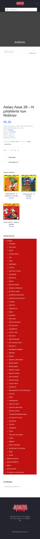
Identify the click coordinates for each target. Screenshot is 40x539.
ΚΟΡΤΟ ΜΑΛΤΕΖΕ (14, 322)
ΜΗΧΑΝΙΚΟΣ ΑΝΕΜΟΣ (16, 349)
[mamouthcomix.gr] (20, 3)
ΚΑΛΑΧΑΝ (12, 315)
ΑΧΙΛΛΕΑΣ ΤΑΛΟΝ (15, 271)
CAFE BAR (12, 247)
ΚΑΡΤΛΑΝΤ (12, 319)
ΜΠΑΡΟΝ (12, 353)
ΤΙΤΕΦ (11, 431)
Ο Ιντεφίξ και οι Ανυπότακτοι (15, 472)
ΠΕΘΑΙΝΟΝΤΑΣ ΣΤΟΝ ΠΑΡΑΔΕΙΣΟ (19, 390)
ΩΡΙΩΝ (11, 455)
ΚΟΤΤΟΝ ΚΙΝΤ (13, 325)
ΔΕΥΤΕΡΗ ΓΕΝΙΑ (14, 291)
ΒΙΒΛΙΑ (9, 465)
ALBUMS (9, 241)
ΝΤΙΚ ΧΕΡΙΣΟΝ (13, 377)
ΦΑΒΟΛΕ (12, 441)
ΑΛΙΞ (10, 257)
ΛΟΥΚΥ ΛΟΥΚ (14, 141)
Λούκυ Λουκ (7, 144)
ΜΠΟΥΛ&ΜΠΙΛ (13, 366)
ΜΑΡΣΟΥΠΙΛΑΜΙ (14, 339)
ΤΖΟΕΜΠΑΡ (12, 428)
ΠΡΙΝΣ (11, 397)
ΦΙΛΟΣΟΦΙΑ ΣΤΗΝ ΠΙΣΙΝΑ (17, 448)
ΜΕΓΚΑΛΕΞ (12, 346)
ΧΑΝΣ (10, 452)
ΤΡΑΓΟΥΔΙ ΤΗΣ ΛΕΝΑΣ (16, 435)
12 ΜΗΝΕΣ (12, 244)
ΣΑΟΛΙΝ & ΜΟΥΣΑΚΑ (15, 407)
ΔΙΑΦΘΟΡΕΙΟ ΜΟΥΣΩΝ (16, 295)
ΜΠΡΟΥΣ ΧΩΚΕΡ (14, 370)
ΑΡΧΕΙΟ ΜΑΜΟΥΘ (12, 462)
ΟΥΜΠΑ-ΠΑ (12, 387)
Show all (33, 53)
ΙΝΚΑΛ (11, 312)
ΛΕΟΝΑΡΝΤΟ (13, 329)
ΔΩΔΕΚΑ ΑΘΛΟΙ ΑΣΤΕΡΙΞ (17, 298)
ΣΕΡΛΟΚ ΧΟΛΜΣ (14, 411)
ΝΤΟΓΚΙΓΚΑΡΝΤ (14, 380)
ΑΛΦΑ (11, 261)
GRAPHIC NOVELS (13, 458)
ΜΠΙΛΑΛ (11, 356)
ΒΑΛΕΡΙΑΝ (12, 278)
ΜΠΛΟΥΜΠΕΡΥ (14, 363)
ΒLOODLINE (12, 274)
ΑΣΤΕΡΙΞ (11, 267)
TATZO (11, 250)
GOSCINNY (12, 132)
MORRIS (11, 130)
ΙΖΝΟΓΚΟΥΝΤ (13, 308)
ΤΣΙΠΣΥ (11, 438)
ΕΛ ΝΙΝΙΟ (12, 302)
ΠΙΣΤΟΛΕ (12, 394)
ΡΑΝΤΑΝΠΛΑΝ (13, 400)
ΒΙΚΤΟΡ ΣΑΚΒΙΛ (14, 285)
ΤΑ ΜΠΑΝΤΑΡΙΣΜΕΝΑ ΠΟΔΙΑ (18, 414)
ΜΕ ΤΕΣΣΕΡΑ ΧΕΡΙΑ (15, 342)
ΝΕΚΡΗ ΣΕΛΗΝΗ (14, 373)
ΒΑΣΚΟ (11, 281)
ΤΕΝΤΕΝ (11, 424)
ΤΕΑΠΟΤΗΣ (12, 421)
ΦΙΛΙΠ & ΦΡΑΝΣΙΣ (14, 445)
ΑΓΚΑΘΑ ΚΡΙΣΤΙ (14, 254)
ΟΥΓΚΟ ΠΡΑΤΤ (13, 383)
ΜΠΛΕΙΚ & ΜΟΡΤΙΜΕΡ (16, 360)
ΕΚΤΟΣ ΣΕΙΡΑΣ (11, 469)
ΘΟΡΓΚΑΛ (12, 305)
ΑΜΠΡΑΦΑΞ (12, 264)
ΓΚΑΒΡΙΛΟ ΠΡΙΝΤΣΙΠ (15, 288)
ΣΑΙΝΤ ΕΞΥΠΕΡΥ (14, 404)
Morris (29, 141)
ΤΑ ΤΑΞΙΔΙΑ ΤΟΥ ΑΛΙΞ (15, 418)
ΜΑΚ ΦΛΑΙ (12, 336)
